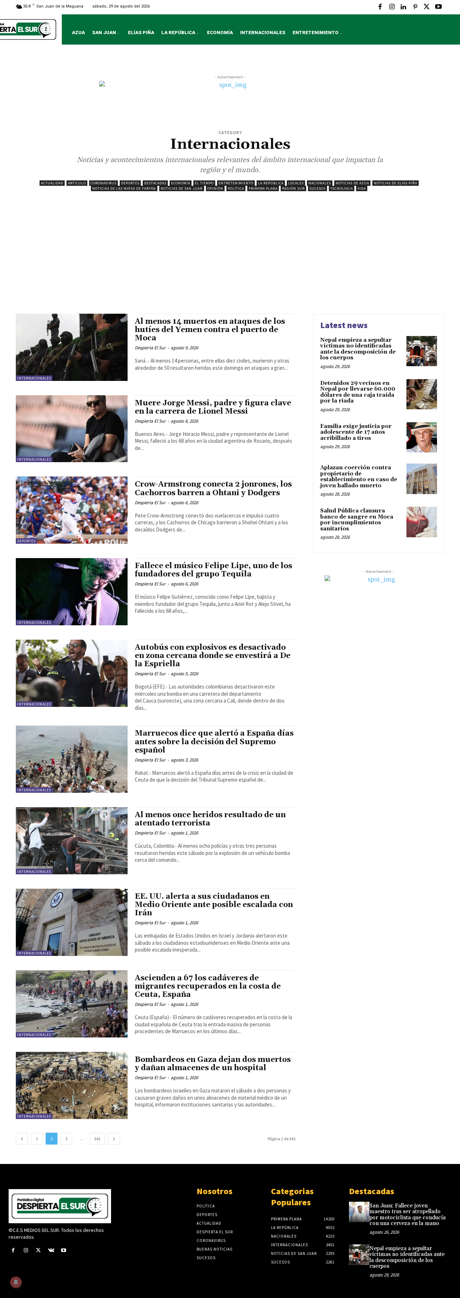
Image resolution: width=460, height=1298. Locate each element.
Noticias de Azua (352, 183)
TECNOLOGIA (341, 188)
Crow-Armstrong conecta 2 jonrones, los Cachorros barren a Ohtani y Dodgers (213, 488)
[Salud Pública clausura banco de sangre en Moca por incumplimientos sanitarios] (421, 522)
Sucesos (317, 188)
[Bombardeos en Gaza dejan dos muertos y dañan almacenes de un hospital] (72, 1085)
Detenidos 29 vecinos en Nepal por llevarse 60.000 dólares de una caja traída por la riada (357, 392)
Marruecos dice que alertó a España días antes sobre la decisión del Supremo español (214, 742)
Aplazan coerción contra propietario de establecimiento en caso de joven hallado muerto (358, 476)
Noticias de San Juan (182, 188)
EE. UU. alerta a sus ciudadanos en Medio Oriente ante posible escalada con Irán (214, 905)
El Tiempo (204, 183)
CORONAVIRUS (103, 183)
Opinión (215, 188)
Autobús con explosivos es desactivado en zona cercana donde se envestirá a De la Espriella (212, 656)
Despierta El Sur (150, 348)
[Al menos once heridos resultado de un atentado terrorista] (72, 840)
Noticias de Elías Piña (395, 183)
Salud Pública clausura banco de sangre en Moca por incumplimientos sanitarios (356, 519)
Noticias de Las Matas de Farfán (124, 188)
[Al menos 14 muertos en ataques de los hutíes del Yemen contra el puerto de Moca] (72, 347)
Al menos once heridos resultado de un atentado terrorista (210, 819)
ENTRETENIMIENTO (235, 183)
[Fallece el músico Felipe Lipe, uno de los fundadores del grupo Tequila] (72, 591)
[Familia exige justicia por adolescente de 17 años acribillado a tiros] (421, 437)
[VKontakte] (51, 1250)
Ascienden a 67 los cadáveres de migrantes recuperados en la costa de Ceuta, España (208, 986)
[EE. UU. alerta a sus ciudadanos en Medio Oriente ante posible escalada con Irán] (72, 922)
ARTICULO (77, 183)
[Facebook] (380, 7)
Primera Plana (263, 188)
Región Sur (293, 188)
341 (97, 1138)
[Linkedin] (403, 7)
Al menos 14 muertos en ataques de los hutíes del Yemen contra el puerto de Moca (210, 330)
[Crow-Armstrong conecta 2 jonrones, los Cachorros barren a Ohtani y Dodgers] (72, 510)
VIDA (362, 188)
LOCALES (296, 183)
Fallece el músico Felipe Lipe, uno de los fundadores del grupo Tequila (213, 570)
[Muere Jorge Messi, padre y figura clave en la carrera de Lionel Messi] (72, 428)
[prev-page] (22, 1139)
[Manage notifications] (16, 1282)
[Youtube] (438, 7)
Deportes (130, 183)
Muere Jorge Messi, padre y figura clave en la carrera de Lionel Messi (213, 407)
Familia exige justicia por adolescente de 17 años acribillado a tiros (356, 432)
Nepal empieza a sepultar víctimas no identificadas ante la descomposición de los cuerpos (358, 349)
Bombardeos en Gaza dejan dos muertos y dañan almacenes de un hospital (213, 1064)
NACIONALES (319, 183)
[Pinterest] (415, 7)
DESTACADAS (155, 183)
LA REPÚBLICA (271, 183)
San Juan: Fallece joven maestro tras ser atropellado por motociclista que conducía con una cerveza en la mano (407, 1214)
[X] (426, 7)
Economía (180, 183)
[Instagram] (391, 7)
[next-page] (114, 1139)
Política (236, 188)
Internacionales (34, 378)
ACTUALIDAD (52, 183)
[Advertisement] (230, 260)
